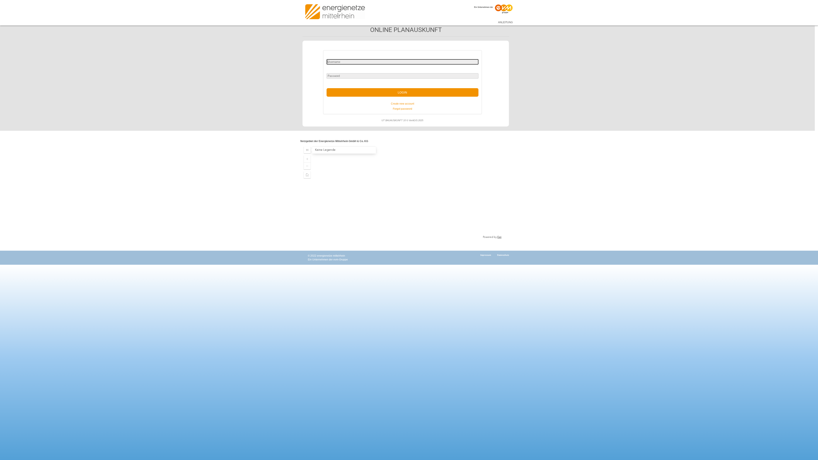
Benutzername (335, 55)
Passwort (332, 69)
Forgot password (402, 108)
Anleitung (505, 22)
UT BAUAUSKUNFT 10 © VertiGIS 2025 (402, 120)
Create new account (402, 103)
